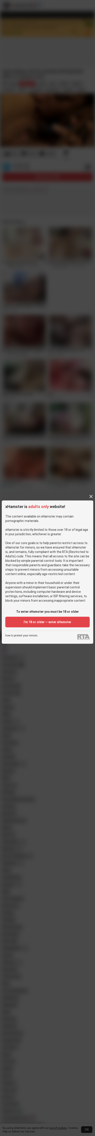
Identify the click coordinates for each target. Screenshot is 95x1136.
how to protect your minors (21, 635)
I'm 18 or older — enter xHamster (47, 622)
